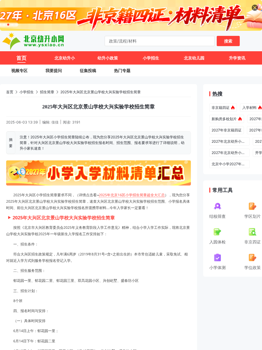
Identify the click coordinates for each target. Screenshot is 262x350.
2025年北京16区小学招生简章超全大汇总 (132, 194)
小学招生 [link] (26, 92)
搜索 (228, 41)
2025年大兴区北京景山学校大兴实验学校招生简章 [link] (100, 92)
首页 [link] (9, 92)
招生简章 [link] (47, 92)
